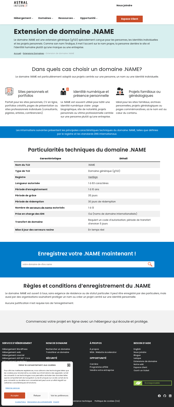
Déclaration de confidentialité (39, 402)
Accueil (17, 53)
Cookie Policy (20, 402)
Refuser (37, 395)
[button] (68, 365)
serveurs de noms (41, 207)
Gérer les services (12, 388)
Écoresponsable (152, 383)
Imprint (56, 402)
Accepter (15, 395)
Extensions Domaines (33, 53)
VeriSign (93, 177)
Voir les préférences (59, 395)
